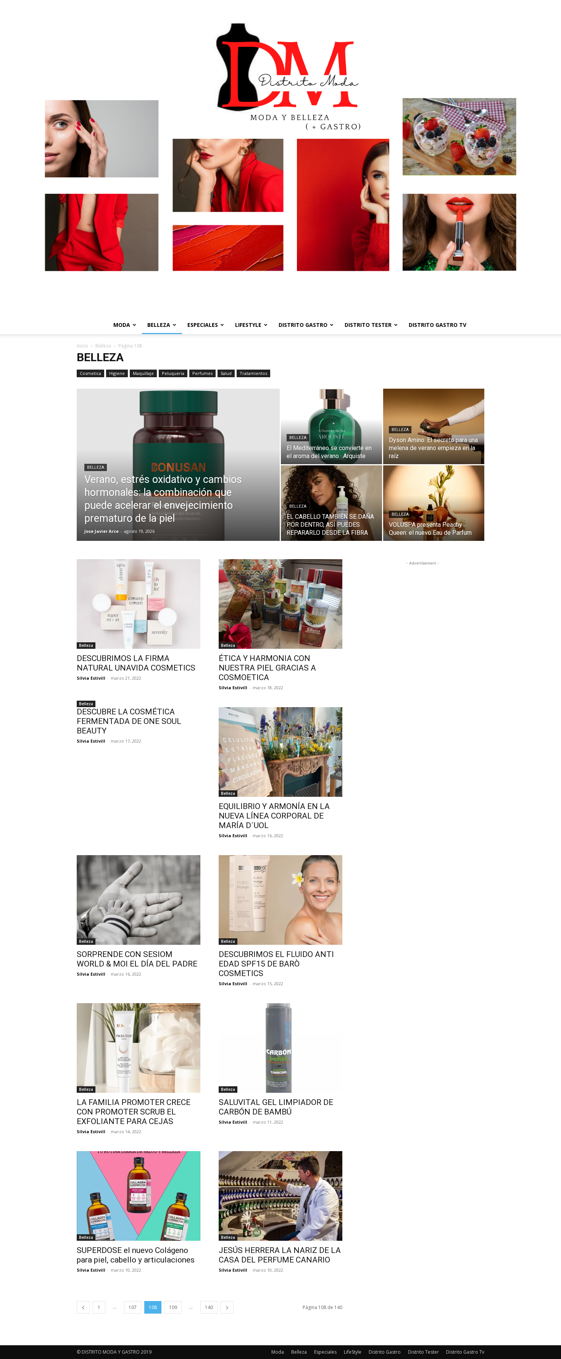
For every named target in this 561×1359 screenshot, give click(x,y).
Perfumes (202, 373)
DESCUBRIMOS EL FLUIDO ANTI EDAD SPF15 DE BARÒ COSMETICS (276, 964)
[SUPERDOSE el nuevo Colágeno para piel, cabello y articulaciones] (138, 1196)
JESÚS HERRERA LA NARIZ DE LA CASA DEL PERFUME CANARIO (280, 1255)
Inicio (82, 346)
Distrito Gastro (303, 324)
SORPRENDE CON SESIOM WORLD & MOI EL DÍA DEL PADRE (137, 959)
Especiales (202, 324)
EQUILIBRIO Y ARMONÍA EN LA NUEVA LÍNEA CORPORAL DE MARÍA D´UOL (274, 816)
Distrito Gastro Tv (437, 324)
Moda (121, 324)
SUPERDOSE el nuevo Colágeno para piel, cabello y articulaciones (136, 1255)
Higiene (117, 373)
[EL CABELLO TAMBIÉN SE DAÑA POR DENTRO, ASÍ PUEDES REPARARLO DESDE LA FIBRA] (331, 503)
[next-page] (227, 1307)
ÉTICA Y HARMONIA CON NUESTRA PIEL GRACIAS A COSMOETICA (267, 668)
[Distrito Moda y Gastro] (280, 158)
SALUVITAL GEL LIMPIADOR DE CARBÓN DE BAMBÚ (276, 1107)
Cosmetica (90, 373)
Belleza (158, 324)
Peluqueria (173, 373)
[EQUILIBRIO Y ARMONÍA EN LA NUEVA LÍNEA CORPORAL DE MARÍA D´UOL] (280, 752)
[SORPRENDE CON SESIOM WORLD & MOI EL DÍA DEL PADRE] (138, 900)
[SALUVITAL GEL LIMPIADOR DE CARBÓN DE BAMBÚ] (280, 1048)
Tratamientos (253, 373)
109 (173, 1307)
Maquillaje (143, 373)
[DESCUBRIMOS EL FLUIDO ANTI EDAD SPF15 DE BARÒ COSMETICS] (280, 900)
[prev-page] (83, 1307)
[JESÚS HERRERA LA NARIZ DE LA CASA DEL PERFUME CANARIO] (280, 1196)
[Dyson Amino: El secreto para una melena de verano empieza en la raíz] (433, 426)
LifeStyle (248, 324)
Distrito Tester (368, 324)
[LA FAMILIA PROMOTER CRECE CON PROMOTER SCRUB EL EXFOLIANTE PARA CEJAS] (138, 1048)
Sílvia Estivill (91, 678)
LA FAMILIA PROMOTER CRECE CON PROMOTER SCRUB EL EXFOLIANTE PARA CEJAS (133, 1112)
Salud (226, 373)
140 (209, 1307)
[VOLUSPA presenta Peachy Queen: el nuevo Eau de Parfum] (433, 503)
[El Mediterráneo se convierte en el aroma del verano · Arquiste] (331, 426)
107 (133, 1307)
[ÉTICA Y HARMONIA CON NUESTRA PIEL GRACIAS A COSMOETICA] (280, 604)
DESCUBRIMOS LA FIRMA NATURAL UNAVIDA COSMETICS (136, 663)
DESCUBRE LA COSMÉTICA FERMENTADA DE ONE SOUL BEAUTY (129, 721)
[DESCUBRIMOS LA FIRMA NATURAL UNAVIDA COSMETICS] (138, 604)
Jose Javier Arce (101, 531)
